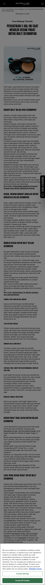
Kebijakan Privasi (35, 569)
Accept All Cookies (22, 580)
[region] (22, 564)
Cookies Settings (22, 574)
